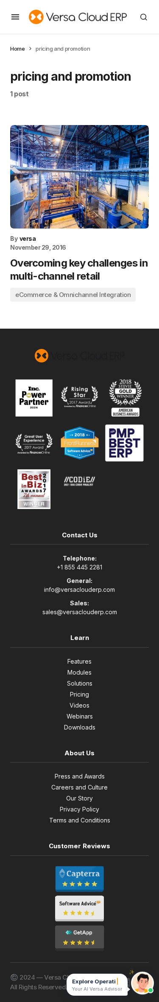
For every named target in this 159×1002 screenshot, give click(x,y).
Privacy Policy (79, 809)
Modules (79, 672)
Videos (79, 705)
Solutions (79, 683)
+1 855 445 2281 (79, 567)
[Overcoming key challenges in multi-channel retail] (79, 177)
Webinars (80, 716)
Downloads (79, 727)
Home (17, 48)
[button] (15, 17)
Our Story (79, 798)
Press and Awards (80, 776)
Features (79, 661)
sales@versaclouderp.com (79, 611)
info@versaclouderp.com (79, 589)
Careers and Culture (79, 787)
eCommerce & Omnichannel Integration (73, 295)
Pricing (79, 694)
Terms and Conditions (79, 820)
